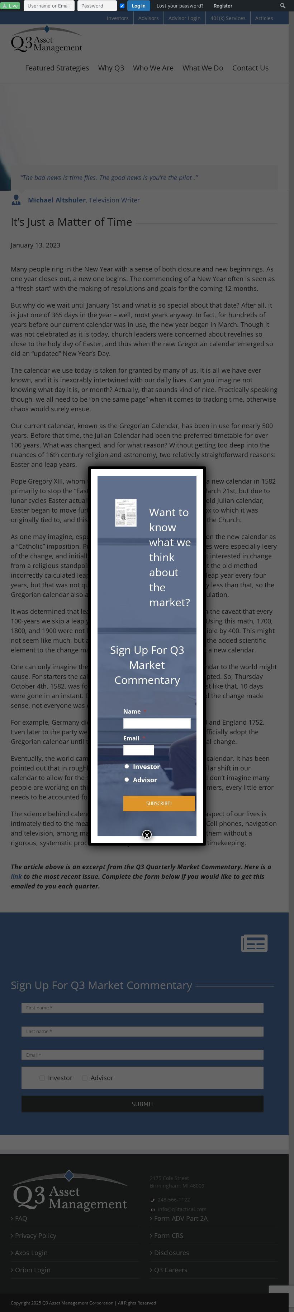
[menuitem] (130, 5)
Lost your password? (180, 6)
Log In (139, 6)
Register (223, 6)
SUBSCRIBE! (159, 803)
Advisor (145, 779)
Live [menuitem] (13, 6)
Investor (146, 766)
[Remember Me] (122, 6)
